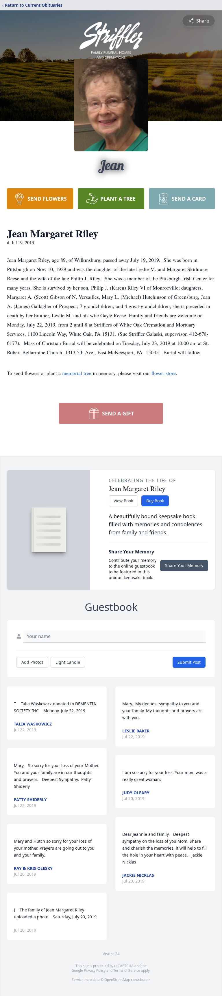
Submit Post (189, 662)
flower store (163, 373)
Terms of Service (126, 970)
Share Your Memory (184, 565)
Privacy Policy (95, 970)
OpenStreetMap (117, 979)
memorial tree (76, 373)
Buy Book (155, 500)
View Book (123, 500)
